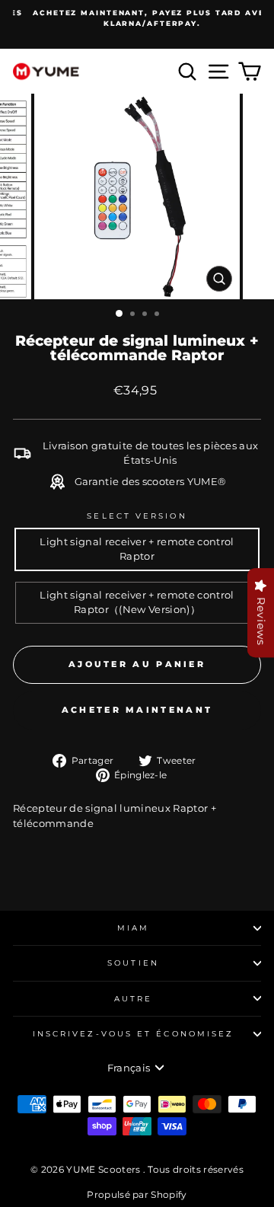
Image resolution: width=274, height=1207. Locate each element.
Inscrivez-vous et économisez (133, 1034)
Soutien (133, 963)
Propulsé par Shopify (136, 1194)
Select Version (136, 516)
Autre (133, 999)
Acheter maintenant (137, 709)
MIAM (133, 928)
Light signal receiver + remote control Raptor (137, 549)
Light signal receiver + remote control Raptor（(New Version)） (137, 602)
